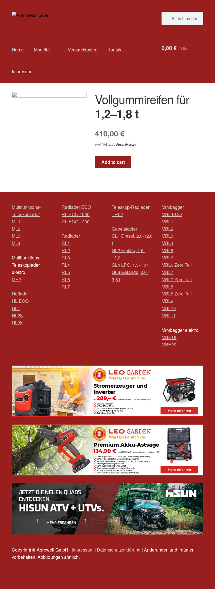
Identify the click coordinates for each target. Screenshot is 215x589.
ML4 (16, 243)
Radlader (71, 236)
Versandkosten (82, 49)
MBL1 (167, 221)
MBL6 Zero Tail (177, 265)
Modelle (42, 49)
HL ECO (20, 301)
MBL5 (167, 250)
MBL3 (167, 236)
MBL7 (167, 272)
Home (18, 49)
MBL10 (169, 308)
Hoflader (20, 293)
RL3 (66, 257)
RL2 (66, 250)
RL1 (66, 243)
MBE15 (169, 337)
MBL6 (167, 257)
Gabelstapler (124, 229)
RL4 (66, 265)
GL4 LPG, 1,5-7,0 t (130, 265)
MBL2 (167, 229)
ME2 (16, 279)
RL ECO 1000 (76, 214)
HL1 (16, 308)
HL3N (18, 323)
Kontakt (115, 49)
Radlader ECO (76, 207)
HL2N (18, 315)
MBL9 (167, 301)
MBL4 (167, 243)
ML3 (16, 236)
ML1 (16, 221)
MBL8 (167, 286)
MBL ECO (172, 214)
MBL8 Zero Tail (177, 293)
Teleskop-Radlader (130, 207)
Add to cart (113, 162)
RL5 (66, 272)
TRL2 (117, 214)
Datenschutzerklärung (119, 550)
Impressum (23, 71)
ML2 (16, 229)
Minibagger (173, 207)
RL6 (66, 279)
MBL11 (169, 315)
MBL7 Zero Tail (177, 279)
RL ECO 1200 (76, 221)
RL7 (66, 286)
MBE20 (169, 344)
